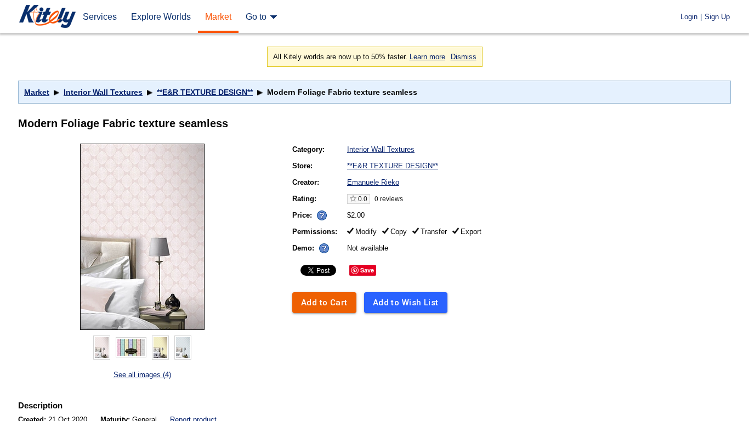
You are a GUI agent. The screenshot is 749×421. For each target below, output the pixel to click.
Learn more (427, 57)
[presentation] (319, 212)
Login (688, 17)
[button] (322, 215)
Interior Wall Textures (103, 92)
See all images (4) (142, 375)
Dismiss (463, 57)
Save (367, 270)
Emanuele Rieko (373, 182)
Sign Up (717, 17)
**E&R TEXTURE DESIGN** (205, 92)
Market (36, 92)
